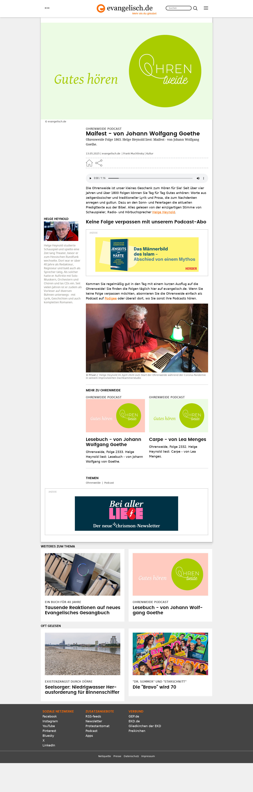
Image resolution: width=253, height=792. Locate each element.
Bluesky (48, 735)
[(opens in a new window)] (147, 254)
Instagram (50, 721)
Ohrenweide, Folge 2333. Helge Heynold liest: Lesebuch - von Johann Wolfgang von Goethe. (114, 456)
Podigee (111, 298)
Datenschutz (131, 756)
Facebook (50, 716)
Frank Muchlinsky (133, 153)
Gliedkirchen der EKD (145, 726)
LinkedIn (49, 745)
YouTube (49, 726)
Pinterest (49, 731)
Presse (117, 756)
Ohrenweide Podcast (104, 397)
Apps (89, 735)
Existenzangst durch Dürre (69, 681)
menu (47, 8)
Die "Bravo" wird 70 (154, 687)
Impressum (148, 756)
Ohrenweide (93, 482)
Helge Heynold (163, 212)
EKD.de (134, 721)
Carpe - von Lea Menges (177, 439)
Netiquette (104, 756)
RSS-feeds (93, 716)
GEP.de (134, 716)
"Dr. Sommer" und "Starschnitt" (160, 681)
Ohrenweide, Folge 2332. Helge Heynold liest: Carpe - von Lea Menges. (173, 451)
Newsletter (94, 721)
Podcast (109, 482)
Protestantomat (97, 726)
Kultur (149, 153)
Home (89, 163)
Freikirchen (137, 731)
